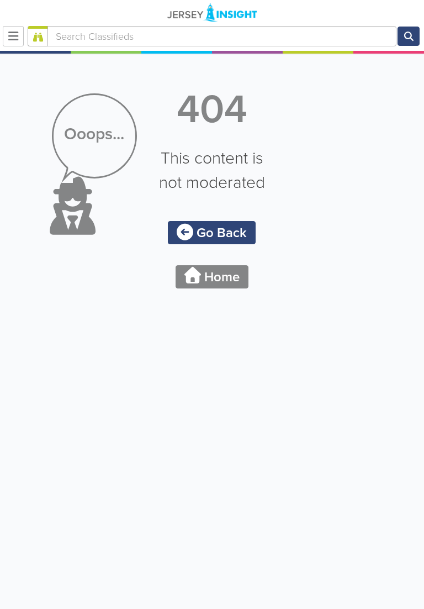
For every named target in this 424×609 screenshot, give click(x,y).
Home (220, 277)
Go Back (220, 233)
